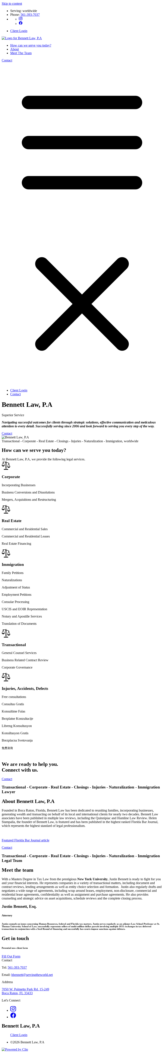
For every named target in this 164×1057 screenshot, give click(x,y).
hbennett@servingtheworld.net (32, 975)
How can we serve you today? (30, 45)
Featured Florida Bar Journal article (25, 840)
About (14, 49)
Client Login (18, 31)
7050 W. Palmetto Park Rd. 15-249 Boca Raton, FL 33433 (25, 991)
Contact (7, 60)
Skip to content (12, 3)
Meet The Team (21, 53)
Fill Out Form (11, 956)
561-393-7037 (30, 14)
